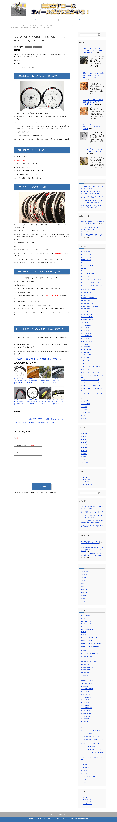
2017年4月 (84, 451)
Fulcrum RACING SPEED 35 (90, 282)
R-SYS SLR (84, 295)
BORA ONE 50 (85, 252)
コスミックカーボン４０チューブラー (92, 386)
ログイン (85, 477)
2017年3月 (84, 454)
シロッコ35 (84, 401)
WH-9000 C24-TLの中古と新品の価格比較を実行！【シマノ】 (32, 380)
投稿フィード (87, 479)
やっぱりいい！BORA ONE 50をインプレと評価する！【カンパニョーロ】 (20, 381)
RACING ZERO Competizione (89, 306)
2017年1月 (84, 460)
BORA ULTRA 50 (86, 257)
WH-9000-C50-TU (86, 341)
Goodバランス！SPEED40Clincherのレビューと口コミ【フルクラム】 (20, 402)
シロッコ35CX (85, 404)
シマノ (83, 398)
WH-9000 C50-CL (86, 338)
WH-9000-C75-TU (86, 344)
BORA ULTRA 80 (86, 260)
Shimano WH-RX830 (87, 317)
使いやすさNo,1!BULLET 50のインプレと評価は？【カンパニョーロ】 (36, 422)
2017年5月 (84, 448)
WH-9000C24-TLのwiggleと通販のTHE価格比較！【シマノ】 (58, 380)
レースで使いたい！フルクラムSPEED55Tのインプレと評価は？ (32, 401)
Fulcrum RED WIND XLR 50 (89, 289)
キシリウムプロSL (86, 369)
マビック (83, 418)
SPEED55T (84, 322)
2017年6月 (84, 445)
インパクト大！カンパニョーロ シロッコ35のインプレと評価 (93, 127)
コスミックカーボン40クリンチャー (91, 383)
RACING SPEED (86, 300)
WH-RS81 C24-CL (86, 347)
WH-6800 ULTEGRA (87, 325)
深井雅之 (83, 231)
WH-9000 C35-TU (86, 336)
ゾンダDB (84, 410)
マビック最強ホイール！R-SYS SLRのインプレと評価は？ (93, 151)
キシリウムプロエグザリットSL (90, 372)
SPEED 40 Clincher (87, 319)
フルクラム (84, 415)
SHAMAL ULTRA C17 (87, 314)
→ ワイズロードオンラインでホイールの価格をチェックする (36, 359)
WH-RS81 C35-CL (86, 355)
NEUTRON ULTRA (86, 292)
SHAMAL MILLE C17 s (87, 311)
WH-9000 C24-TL (86, 327)
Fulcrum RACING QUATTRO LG (91, 279)
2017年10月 (84, 433)
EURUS (83, 268)
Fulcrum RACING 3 (87, 276)
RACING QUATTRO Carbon (89, 298)
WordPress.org (87, 484)
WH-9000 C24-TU (86, 330)
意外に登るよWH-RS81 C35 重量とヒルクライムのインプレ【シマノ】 (93, 102)
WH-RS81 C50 (85, 357)
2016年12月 (84, 462)
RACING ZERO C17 (87, 303)
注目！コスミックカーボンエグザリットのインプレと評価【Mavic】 (92, 50)
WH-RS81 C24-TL (86, 349)
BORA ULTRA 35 (86, 254)
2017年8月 (84, 439)
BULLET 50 (29, 47)
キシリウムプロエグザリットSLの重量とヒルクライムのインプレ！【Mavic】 (58, 402)
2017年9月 (84, 436)
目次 (34, 19)
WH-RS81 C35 (85, 352)
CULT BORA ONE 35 (87, 265)
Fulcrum (83, 271)
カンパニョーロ (38, 47)
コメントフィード (88, 482)
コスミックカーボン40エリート (90, 380)
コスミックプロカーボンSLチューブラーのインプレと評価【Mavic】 (45, 380)
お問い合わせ (82, 19)
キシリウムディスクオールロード (90, 366)
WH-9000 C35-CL (86, 333)
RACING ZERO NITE (87, 308)
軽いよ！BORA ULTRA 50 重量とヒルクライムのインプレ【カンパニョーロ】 (93, 75)
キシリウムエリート (87, 363)
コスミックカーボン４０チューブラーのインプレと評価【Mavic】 (45, 401)
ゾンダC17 (84, 407)
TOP (32, 25)
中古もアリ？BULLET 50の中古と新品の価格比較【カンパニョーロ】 (47, 419)
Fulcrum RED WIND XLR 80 (89, 273)
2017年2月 (84, 457)
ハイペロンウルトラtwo (88, 413)
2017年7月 (84, 442)
